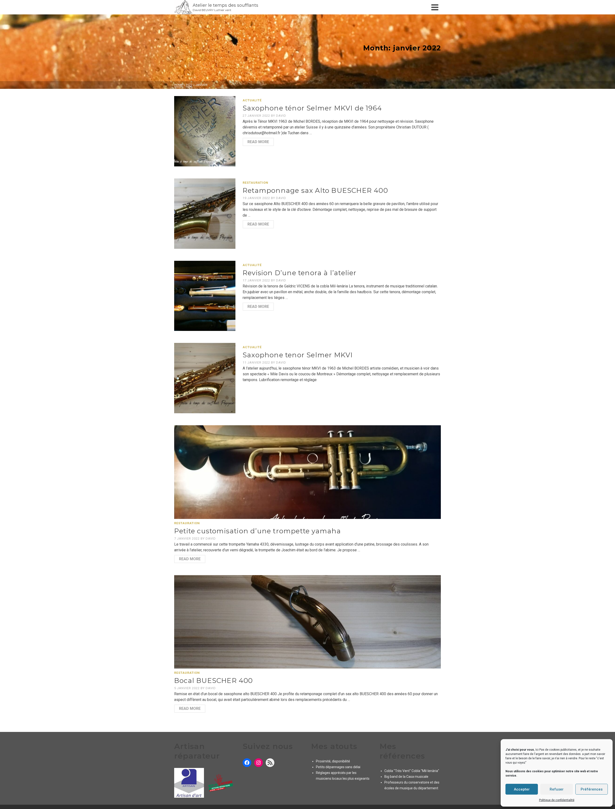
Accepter (522, 789)
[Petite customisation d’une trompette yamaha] (307, 472)
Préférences (592, 789)
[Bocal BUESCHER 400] (307, 622)
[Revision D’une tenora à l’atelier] (204, 296)
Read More (258, 142)
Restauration (255, 182)
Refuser (557, 789)
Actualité (252, 100)
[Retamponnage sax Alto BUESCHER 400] (204, 213)
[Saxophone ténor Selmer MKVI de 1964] (204, 131)
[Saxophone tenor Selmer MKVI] (204, 378)
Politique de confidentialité (556, 800)
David (281, 115)
